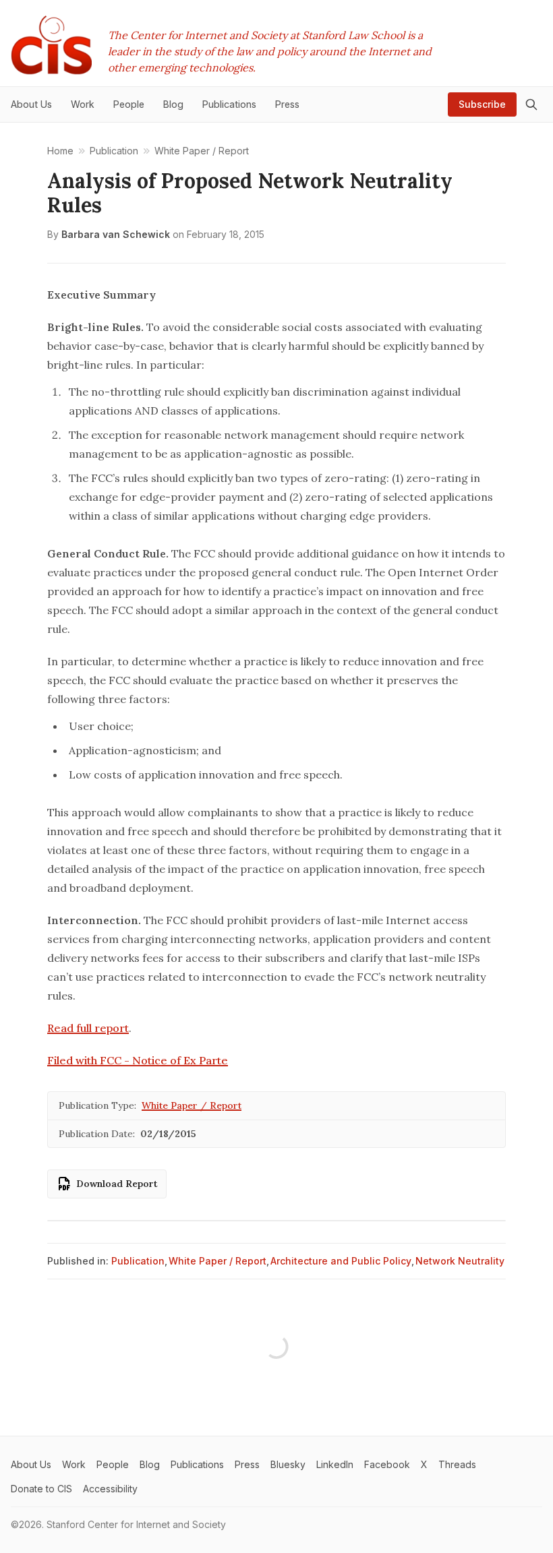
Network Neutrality (459, 1261)
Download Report (117, 1184)
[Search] (531, 104)
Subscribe (482, 104)
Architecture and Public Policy (340, 1261)
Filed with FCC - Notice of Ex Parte (137, 1060)
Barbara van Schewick (115, 234)
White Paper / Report (191, 1105)
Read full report (88, 1028)
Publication (138, 1261)
